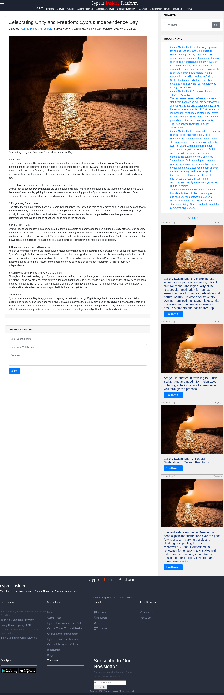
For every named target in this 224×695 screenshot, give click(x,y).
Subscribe (100, 687)
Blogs (50, 655)
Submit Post (54, 617)
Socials (98, 602)
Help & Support (148, 602)
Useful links (54, 602)
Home (50, 612)
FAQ (28, 625)
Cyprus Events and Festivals (36, 28)
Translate (52, 660)
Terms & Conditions (12, 619)
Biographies (54, 649)
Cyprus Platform (114, 3)
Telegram (101, 628)
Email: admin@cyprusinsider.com (20, 637)
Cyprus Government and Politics (65, 623)
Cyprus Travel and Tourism (62, 639)
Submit (14, 371)
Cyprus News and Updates (62, 633)
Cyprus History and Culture (62, 644)
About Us (145, 617)
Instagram (101, 617)
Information (7, 602)
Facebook (100, 612)
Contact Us (146, 612)
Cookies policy (16, 625)
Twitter (100, 623)
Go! (216, 25)
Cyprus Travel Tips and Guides (64, 628)
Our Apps (6, 660)
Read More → (173, 314)
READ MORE (192, 218)
